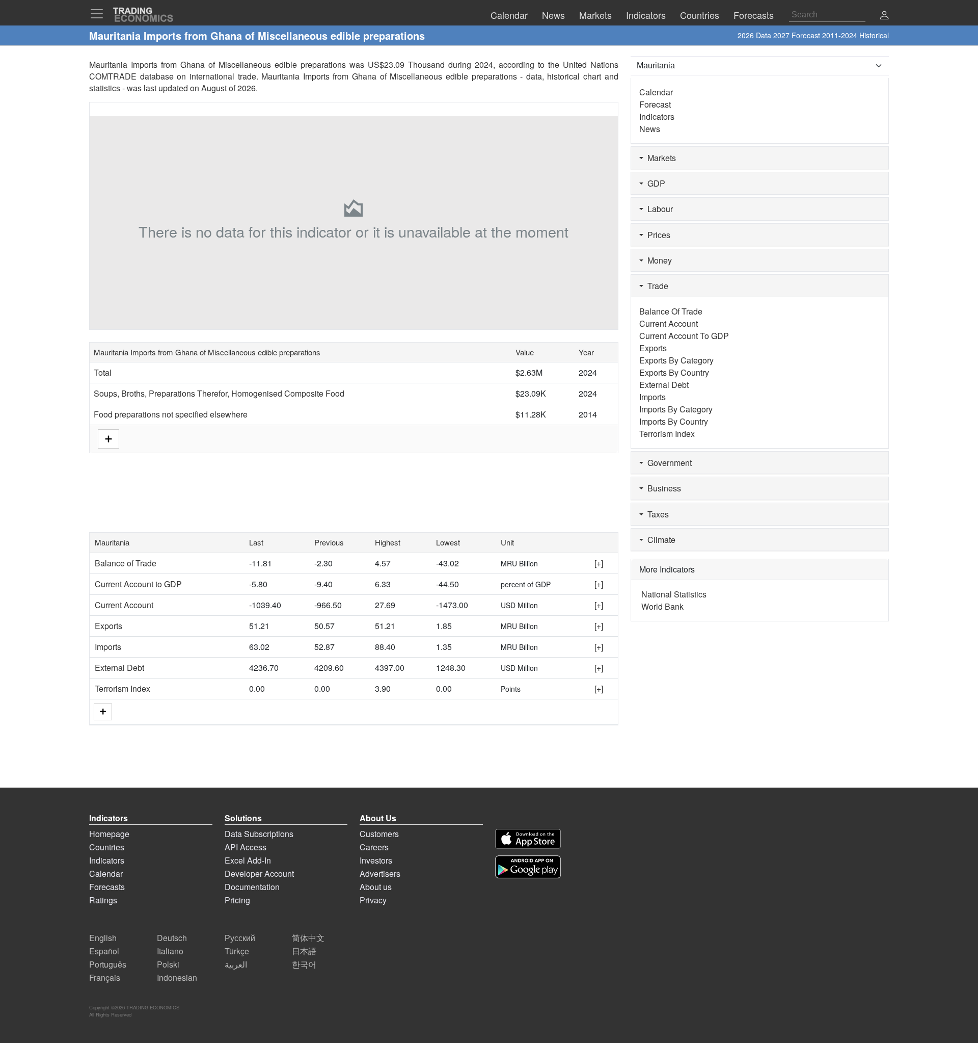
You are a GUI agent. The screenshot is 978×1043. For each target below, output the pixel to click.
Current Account (124, 605)
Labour (658, 209)
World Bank (662, 606)
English (103, 938)
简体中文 (308, 938)
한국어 (304, 964)
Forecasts (107, 887)
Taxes (656, 514)
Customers (379, 834)
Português (107, 964)
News (649, 129)
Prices (656, 235)
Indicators (656, 116)
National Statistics (674, 594)
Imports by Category (676, 409)
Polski (168, 964)
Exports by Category (676, 360)
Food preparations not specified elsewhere (171, 414)
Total (103, 372)
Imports (108, 647)
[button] (884, 16)
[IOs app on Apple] (528, 838)
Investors (376, 860)
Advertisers (380, 873)
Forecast (655, 104)
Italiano (170, 951)
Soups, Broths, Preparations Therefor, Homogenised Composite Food (219, 393)
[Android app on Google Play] (528, 866)
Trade (655, 286)
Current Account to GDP (138, 584)
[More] (103, 711)
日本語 (304, 951)
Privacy (373, 900)
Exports (108, 626)
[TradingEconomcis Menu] (100, 13)
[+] (598, 563)
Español (104, 951)
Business (662, 488)
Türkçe (237, 951)
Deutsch (172, 938)
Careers (374, 847)
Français (104, 977)
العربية (236, 964)
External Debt (119, 667)
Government (667, 462)
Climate (659, 539)
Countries (106, 847)
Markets (659, 158)
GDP (654, 183)
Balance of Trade (125, 563)
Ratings (103, 900)
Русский (240, 938)
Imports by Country (673, 421)
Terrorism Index (122, 688)
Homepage (109, 834)
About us (376, 887)
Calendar (656, 92)
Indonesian (177, 977)
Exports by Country (674, 372)
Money (657, 260)
